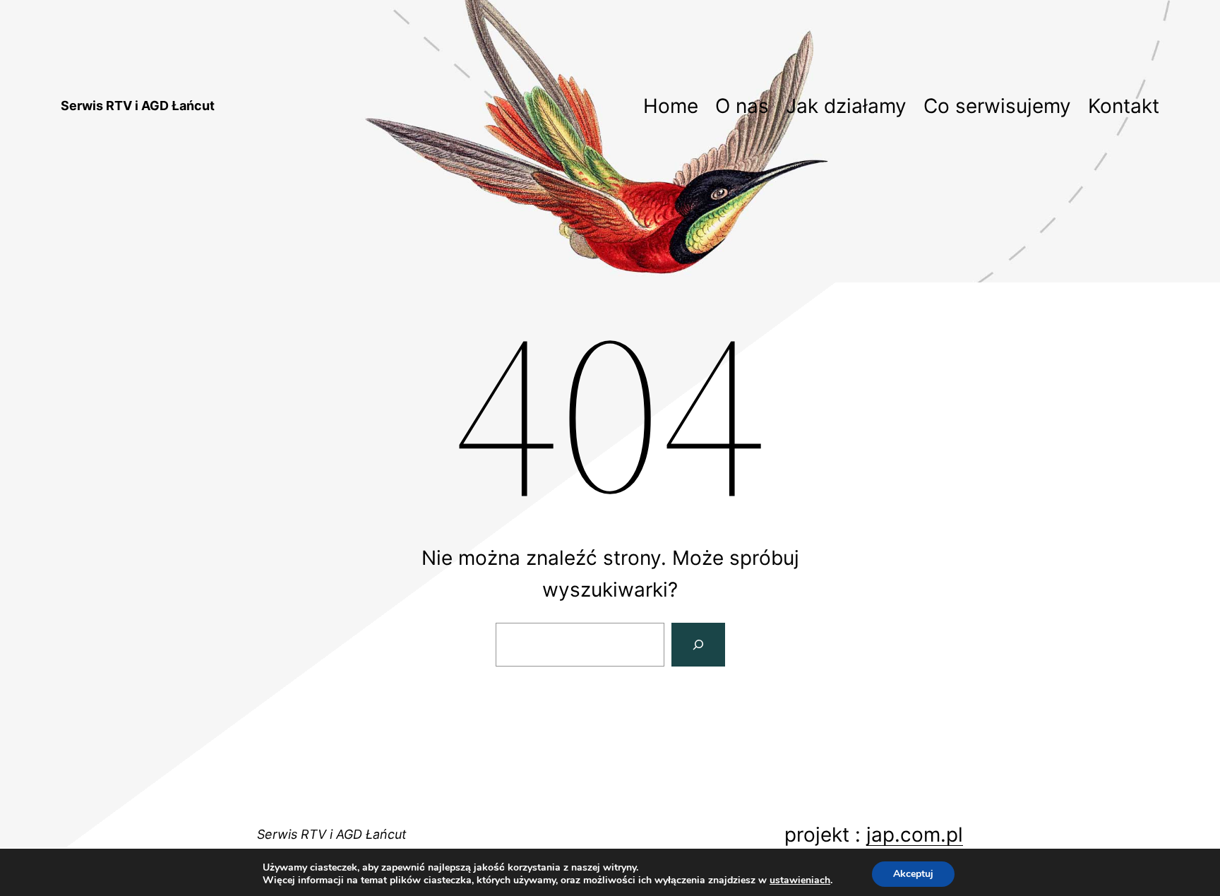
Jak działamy (846, 106)
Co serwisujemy (997, 106)
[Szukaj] (698, 645)
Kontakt (1123, 106)
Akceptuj (913, 873)
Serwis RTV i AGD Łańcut (138, 105)
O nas (742, 106)
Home (670, 106)
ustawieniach (800, 880)
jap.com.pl (914, 835)
